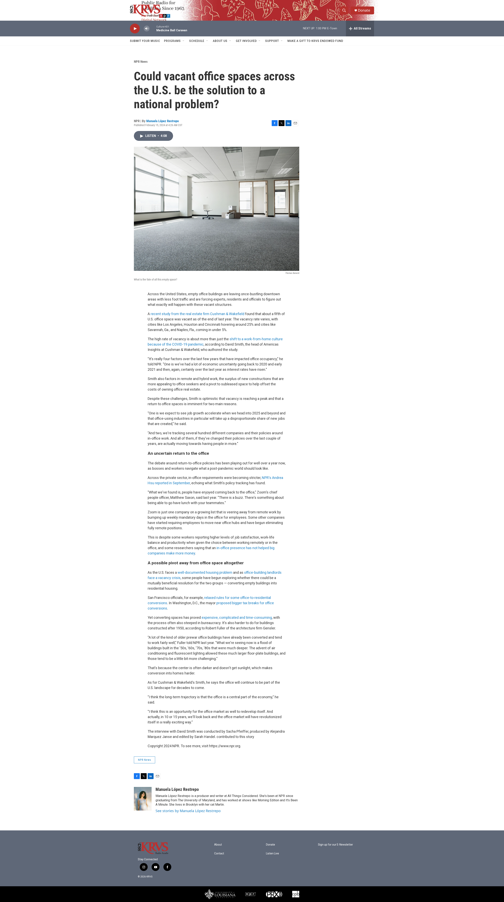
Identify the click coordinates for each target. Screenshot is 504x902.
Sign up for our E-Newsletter (335, 844)
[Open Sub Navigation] (183, 40)
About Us (220, 40)
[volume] (146, 28)
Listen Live (272, 853)
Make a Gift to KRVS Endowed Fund (315, 40)
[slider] (153, 28)
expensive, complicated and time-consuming (237, 617)
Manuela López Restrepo (162, 121)
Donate (364, 10)
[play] (135, 28)
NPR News (141, 62)
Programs (172, 40)
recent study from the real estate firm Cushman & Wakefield (197, 314)
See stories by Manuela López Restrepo (188, 810)
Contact (219, 853)
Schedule (196, 40)
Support (272, 40)
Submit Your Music (145, 40)
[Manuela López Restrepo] (143, 799)
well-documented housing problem (205, 572)
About (218, 844)
